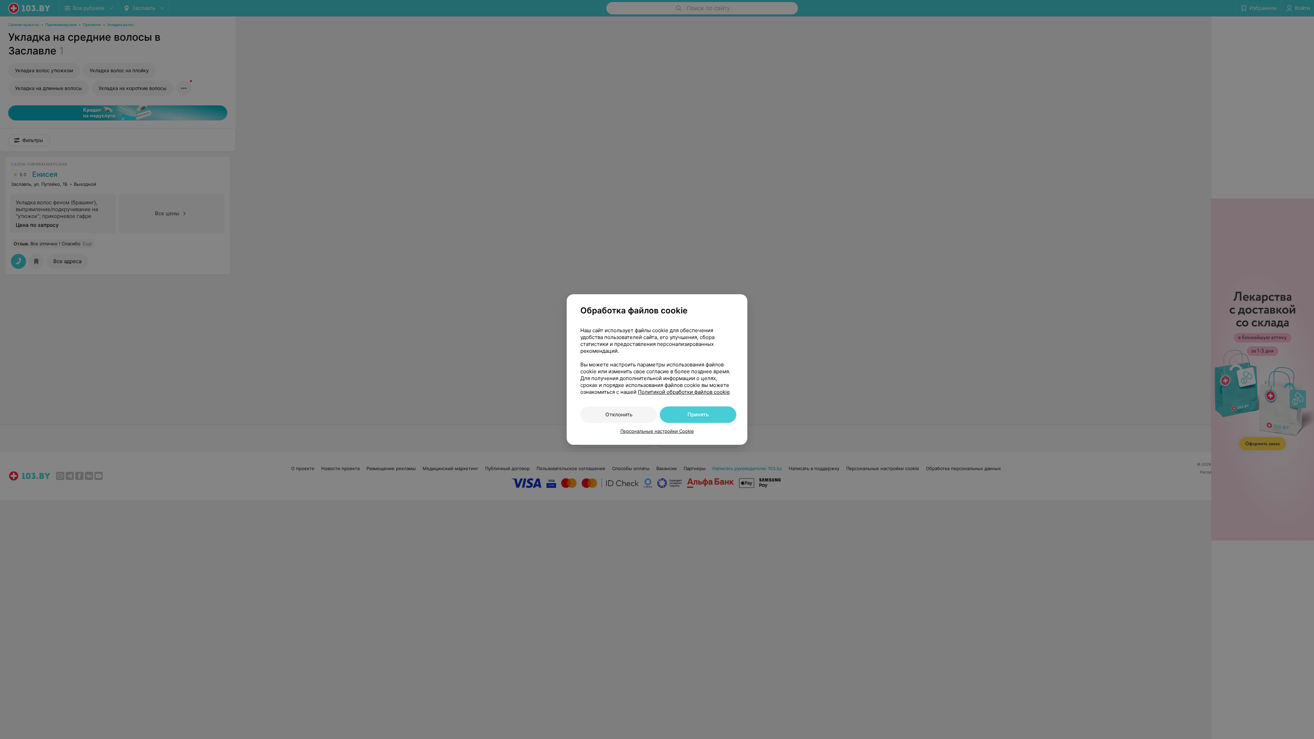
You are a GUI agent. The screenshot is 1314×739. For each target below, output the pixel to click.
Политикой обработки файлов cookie (684, 392)
